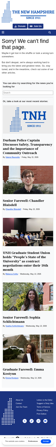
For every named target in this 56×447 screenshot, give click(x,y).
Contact (19, 403)
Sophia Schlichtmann (15, 326)
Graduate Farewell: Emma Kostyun (23, 371)
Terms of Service (43, 407)
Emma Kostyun (12, 378)
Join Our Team (21, 407)
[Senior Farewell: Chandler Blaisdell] (28, 180)
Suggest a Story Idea (45, 403)
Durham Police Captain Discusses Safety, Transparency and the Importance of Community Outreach (27, 146)
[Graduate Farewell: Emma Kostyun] (28, 349)
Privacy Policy (42, 410)
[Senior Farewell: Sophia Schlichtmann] (28, 296)
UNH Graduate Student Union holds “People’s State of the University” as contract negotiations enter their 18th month (26, 261)
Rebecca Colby (12, 274)
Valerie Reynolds (13, 157)
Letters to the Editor (44, 400)
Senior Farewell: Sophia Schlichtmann (21, 319)
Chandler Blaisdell (13, 209)
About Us (19, 400)
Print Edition (41, 414)
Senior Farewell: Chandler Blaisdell (23, 203)
